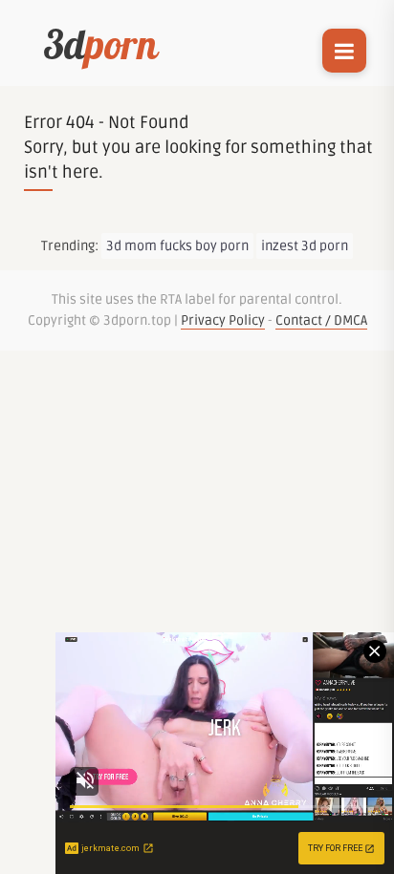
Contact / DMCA (321, 320)
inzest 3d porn (304, 246)
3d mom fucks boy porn (177, 246)
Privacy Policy (223, 320)
